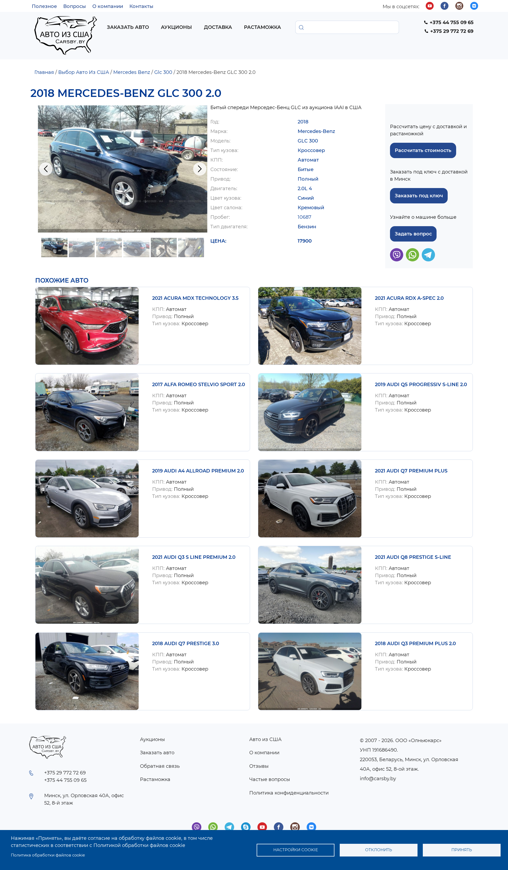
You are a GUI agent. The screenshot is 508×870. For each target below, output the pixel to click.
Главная (44, 72)
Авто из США (265, 739)
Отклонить (378, 849)
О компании (107, 6)
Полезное (44, 6)
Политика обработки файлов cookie (48, 855)
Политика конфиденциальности (289, 793)
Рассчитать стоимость (423, 150)
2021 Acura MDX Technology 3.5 (195, 298)
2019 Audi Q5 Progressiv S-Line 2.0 (421, 384)
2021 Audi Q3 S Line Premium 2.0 (193, 557)
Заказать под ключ (419, 196)
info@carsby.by (378, 779)
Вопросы (74, 6)
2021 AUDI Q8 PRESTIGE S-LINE (413, 557)
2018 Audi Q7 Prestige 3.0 (185, 643)
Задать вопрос (413, 234)
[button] (123, 169)
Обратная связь (160, 766)
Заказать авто (128, 27)
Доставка (218, 27)
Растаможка (262, 27)
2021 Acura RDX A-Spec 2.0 (409, 298)
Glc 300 (163, 72)
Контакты (141, 6)
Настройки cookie (295, 849)
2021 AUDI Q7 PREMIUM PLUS (411, 471)
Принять (461, 849)
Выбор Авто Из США (83, 72)
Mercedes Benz (131, 72)
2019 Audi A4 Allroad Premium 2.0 (198, 471)
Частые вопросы (269, 779)
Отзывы (259, 766)
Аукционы (176, 27)
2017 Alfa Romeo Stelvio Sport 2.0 (198, 384)
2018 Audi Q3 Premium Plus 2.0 (415, 643)
